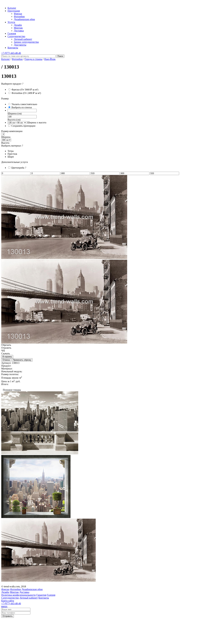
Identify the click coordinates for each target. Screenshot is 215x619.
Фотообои (19, 16)
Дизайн (18, 25)
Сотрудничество (16, 36)
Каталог (12, 8)
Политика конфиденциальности (18, 595)
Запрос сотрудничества (26, 42)
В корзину (7, 356)
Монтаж (18, 27)
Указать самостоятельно (24, 104)
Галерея (12, 33)
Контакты (13, 47)
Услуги (11, 22)
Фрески (18, 13)
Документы (20, 44)
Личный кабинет (23, 39)
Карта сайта (7, 600)
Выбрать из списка (21, 107)
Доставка (19, 30)
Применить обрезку (22, 360)
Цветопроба (18, 167)
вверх (4, 606)
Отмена (6, 360)
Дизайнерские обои (24, 19)
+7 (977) (11, 53)
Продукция (14, 10)
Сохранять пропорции (23, 125)
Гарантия (41, 595)
